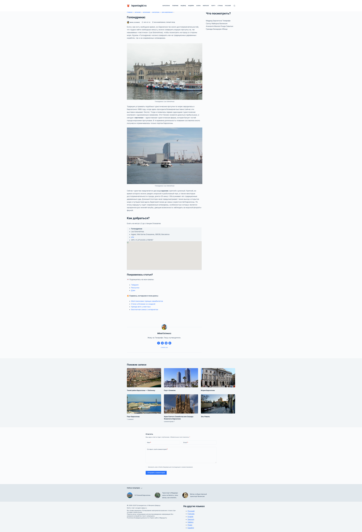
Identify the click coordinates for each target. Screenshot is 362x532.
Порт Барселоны (133, 416)
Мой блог (206, 5)
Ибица (224, 29)
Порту (213, 5)
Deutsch (191, 519)
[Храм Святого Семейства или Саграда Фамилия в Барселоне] (181, 404)
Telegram (135, 285)
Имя (149, 442)
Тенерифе (175, 5)
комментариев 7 (169, 421)
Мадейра (191, 5)
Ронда (223, 26)
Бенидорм (217, 29)
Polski (190, 525)
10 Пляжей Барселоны (142, 495)
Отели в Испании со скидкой (143, 304)
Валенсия (223, 23)
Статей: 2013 (164, 347)
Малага (217, 26)
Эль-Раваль (205, 416)
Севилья (229, 26)
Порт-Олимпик (170, 390)
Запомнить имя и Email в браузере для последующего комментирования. (170, 467)
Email (185, 442)
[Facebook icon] (158, 343)
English (190, 517)
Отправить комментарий (156, 473)
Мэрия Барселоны (208, 390)
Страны (220, 5)
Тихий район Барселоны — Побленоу (141, 390)
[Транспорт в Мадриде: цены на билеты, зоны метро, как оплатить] (157, 495)
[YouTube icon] (169, 343)
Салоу (209, 23)
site (132, 237)
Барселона (166, 5)
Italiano (190, 522)
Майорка (215, 23)
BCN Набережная (159, 22)
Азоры (198, 5)
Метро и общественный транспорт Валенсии (198, 495)
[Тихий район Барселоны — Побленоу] (144, 377)
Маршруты (163, 518)
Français (191, 514)
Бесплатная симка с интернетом (144, 309)
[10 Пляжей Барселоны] (130, 495)
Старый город (170, 22)
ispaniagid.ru (139, 5)
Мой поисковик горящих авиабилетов (147, 301)
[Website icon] (162, 343)
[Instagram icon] (166, 343)
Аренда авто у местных (141, 307)
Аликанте (210, 26)
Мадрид (183, 5)
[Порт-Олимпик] (181, 377)
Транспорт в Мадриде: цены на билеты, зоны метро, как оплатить (170, 495)
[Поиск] (234, 5)
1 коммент (130, 419)
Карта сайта (154, 518)
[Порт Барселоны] (144, 404)
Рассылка (135, 288)
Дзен (133, 290)
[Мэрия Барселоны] (218, 377)
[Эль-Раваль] (218, 404)
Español (191, 528)
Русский (228, 5)
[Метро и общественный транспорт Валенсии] (185, 495)
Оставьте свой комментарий (157, 449)
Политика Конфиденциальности (138, 518)
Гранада (209, 29)
